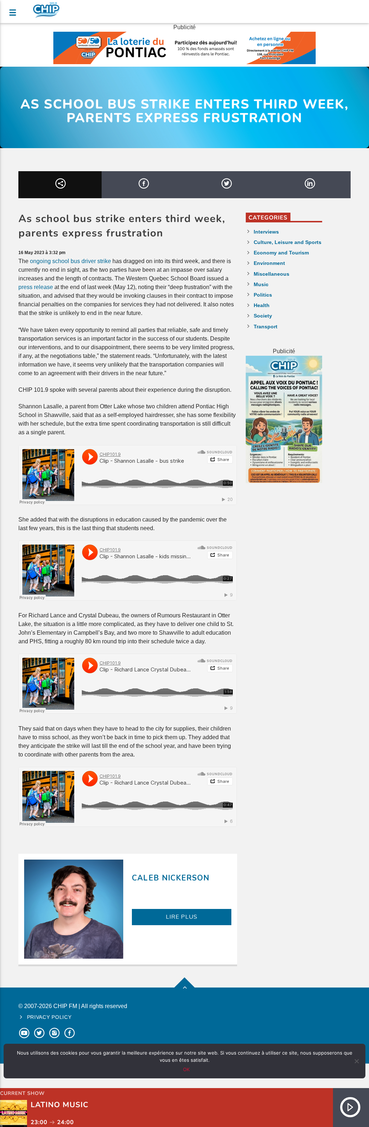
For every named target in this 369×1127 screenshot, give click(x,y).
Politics (263, 295)
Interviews (266, 232)
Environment (269, 263)
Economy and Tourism (281, 253)
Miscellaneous (271, 274)
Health (262, 305)
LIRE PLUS (181, 917)
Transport (265, 326)
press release (35, 287)
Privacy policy (49, 1017)
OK (186, 1069)
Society (263, 316)
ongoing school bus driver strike (70, 261)
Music (261, 284)
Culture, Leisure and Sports (287, 242)
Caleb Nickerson (170, 878)
